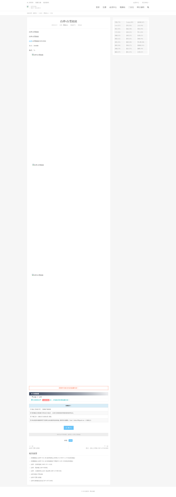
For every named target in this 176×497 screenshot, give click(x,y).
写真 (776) (117, 22)
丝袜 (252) (129, 32)
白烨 (30, 41)
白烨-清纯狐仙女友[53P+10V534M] (42, 481)
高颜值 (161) (141, 45)
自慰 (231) (129, 35)
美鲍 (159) (117, 48)
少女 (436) (140, 25)
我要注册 (38, 2)
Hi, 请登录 (30, 2)
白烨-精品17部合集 (37, 474)
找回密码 (46, 2)
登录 (98, 7)
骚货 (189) (129, 42)
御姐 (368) (129, 29)
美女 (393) (117, 29)
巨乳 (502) (129, 25)
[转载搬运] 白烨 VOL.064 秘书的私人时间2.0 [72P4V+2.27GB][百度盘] (53, 458)
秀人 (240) (140, 32)
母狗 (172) (129, 45)
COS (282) (117, 32)
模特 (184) (117, 45)
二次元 (131, 7)
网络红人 (46, 13)
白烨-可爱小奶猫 (34, 448)
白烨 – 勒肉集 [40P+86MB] (39, 467)
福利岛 (28, 7)
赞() (70, 428)
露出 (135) (129, 52)
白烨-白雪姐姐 (68, 21)
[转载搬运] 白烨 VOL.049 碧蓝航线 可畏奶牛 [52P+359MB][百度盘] (52, 461)
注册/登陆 (46, 400)
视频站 (122, 7)
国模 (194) (140, 38)
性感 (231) (140, 35)
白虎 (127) (140, 52)
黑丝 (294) (140, 29)
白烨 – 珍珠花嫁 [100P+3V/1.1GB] (41, 464)
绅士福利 (140, 7)
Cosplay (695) (129, 22)
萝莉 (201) (129, 38)
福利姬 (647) (141, 22)
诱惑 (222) (117, 38)
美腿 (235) (117, 35)
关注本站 (145, 2)
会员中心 (113, 7)
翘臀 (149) (140, 48)
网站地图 (92, 491)
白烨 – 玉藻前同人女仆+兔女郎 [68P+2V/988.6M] (46, 471)
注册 (104, 7)
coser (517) (117, 25)
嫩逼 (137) (117, 52)
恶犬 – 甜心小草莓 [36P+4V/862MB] (97, 448)
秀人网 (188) (141, 42)
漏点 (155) (129, 48)
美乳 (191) (117, 42)
